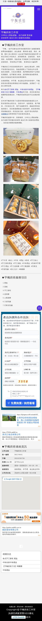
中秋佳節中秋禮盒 (27, 89)
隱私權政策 (29, 607)
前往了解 (21, 4)
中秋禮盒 (19, 92)
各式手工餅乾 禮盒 (11, 89)
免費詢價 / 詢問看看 (23, 403)
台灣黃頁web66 (18, 617)
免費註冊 (12, 607)
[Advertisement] (21, 587)
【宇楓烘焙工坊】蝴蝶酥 (12, 566)
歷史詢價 (20, 607)
